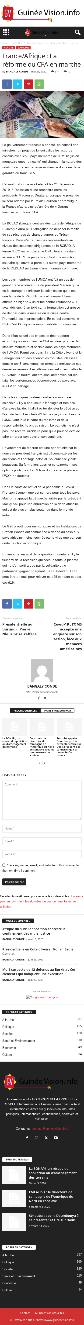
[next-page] (44, 763)
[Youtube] (56, 1138)
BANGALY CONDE (17, 71)
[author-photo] (42, 670)
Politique (8, 1027)
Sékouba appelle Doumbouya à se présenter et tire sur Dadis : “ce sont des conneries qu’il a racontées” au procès (69, 746)
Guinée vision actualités (49, 1313)
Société (7, 1034)
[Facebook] (7, 84)
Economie (23, 47)
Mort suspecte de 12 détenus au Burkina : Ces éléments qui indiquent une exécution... (39, 971)
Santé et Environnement (18, 1041)
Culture (7, 1055)
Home (5, 43)
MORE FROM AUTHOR (57, 710)
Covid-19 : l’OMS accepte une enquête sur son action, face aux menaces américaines (67, 636)
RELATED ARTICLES (25, 710)
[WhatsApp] (39, 84)
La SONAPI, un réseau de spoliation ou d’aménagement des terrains (14, 742)
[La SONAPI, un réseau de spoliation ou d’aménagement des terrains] (14, 727)
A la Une (18, 43)
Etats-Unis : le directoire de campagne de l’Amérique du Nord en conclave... (51, 1196)
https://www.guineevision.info (42, 692)
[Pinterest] (28, 84)
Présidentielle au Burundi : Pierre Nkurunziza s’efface (19, 629)
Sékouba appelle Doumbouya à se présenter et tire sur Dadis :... (54, 1217)
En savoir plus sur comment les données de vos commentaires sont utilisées (42, 902)
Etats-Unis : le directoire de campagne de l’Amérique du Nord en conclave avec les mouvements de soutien (42, 746)
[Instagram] (37, 1138)
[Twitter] (17, 84)
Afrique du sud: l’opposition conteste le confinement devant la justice (34, 931)
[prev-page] (39, 763)
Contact (25, 1313)
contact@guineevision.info (50, 1128)
